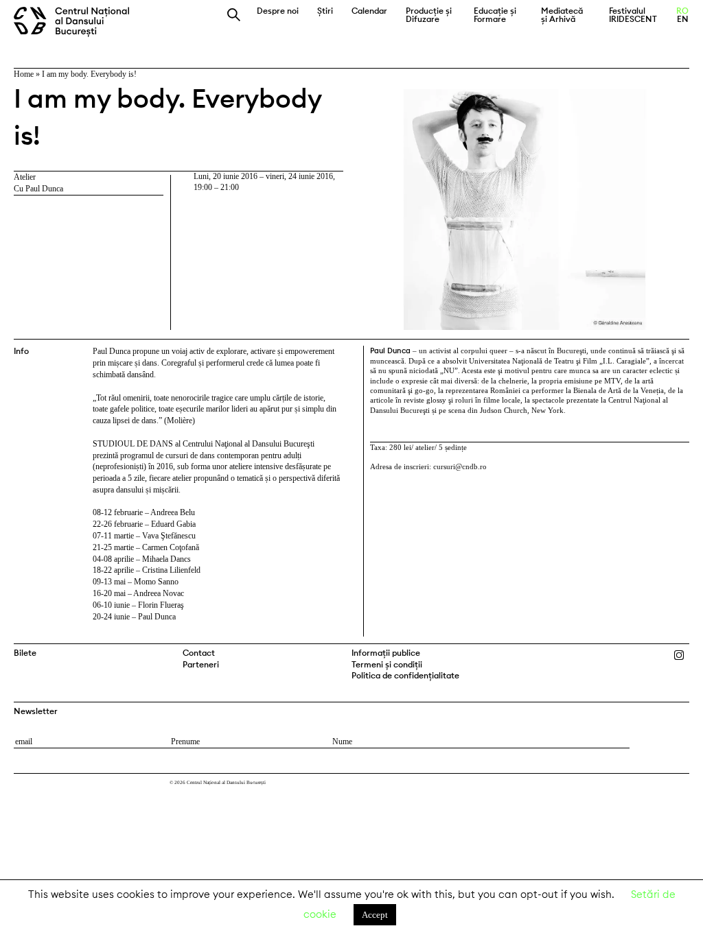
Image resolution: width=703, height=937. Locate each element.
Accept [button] (375, 915)
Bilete (25, 653)
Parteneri (201, 664)
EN (683, 19)
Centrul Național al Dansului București (77, 22)
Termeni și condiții (387, 664)
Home (24, 74)
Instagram (682, 655)
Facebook (664, 655)
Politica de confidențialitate (405, 675)
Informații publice (386, 653)
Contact (199, 653)
